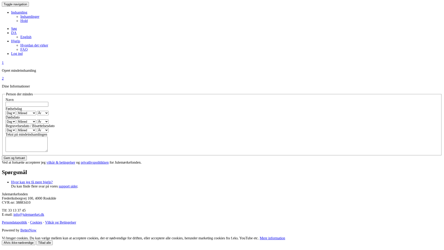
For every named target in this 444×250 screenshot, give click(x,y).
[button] (14, 33)
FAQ (24, 49)
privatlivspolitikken (95, 162)
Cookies (36, 222)
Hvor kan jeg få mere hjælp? (32, 182)
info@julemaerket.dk (28, 214)
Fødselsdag (14, 109)
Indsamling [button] (19, 12)
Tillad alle (44, 242)
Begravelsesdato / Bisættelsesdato (30, 126)
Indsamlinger (29, 17)
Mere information (272, 238)
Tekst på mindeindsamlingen (26, 134)
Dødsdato (13, 117)
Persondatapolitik (14, 222)
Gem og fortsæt (14, 158)
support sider (68, 186)
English (25, 37)
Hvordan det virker (34, 45)
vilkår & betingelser (60, 162)
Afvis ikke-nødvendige (19, 242)
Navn (10, 100)
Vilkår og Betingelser (60, 222)
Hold (24, 21)
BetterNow (28, 230)
